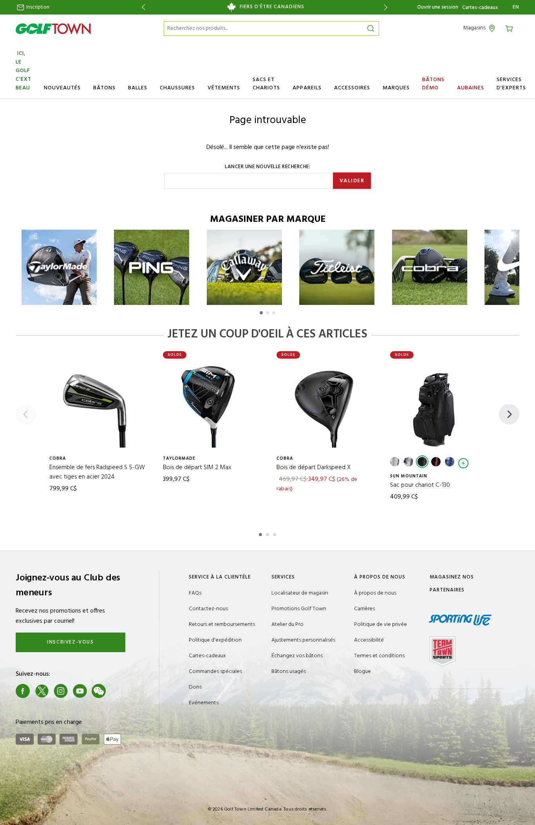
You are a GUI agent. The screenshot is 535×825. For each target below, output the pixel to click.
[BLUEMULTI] (449, 461)
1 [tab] (261, 533)
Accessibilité (369, 640)
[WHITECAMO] (408, 461)
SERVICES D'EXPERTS (511, 83)
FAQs (195, 593)
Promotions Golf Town (298, 608)
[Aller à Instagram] (61, 691)
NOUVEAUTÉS (62, 87)
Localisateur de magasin (299, 593)
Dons (195, 687)
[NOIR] (422, 461)
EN (516, 7)
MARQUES (396, 87)
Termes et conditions (379, 655)
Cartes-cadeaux (480, 8)
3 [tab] (275, 533)
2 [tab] (268, 533)
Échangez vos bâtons (297, 655)
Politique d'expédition (215, 640)
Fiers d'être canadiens (272, 7)
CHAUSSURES (177, 87)
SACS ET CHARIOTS (266, 83)
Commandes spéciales (215, 671)
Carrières (364, 608)
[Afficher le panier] (511, 28)
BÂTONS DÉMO (433, 83)
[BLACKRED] (436, 461)
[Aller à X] (42, 691)
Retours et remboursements (222, 624)
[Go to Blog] (118, 691)
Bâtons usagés (288, 671)
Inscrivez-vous (70, 642)
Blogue (362, 671)
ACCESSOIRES (352, 87)
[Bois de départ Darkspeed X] (324, 403)
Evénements (204, 702)
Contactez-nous (208, 608)
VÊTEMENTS (224, 87)
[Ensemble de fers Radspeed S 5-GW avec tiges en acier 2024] (97, 403)
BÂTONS (104, 87)
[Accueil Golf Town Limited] (53, 28)
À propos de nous (375, 593)
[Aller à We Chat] (99, 691)
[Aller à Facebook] (23, 691)
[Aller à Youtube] (80, 691)
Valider (352, 180)
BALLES (137, 87)
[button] (261, 312)
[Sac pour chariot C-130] (438, 403)
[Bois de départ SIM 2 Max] (211, 403)
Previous (142, 7)
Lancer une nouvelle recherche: (267, 167)
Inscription (37, 7)
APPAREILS (307, 87)
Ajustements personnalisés (303, 640)
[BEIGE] (395, 461)
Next (387, 7)
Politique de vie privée (380, 624)
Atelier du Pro (287, 624)
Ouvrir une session (437, 7)
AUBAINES (470, 87)
